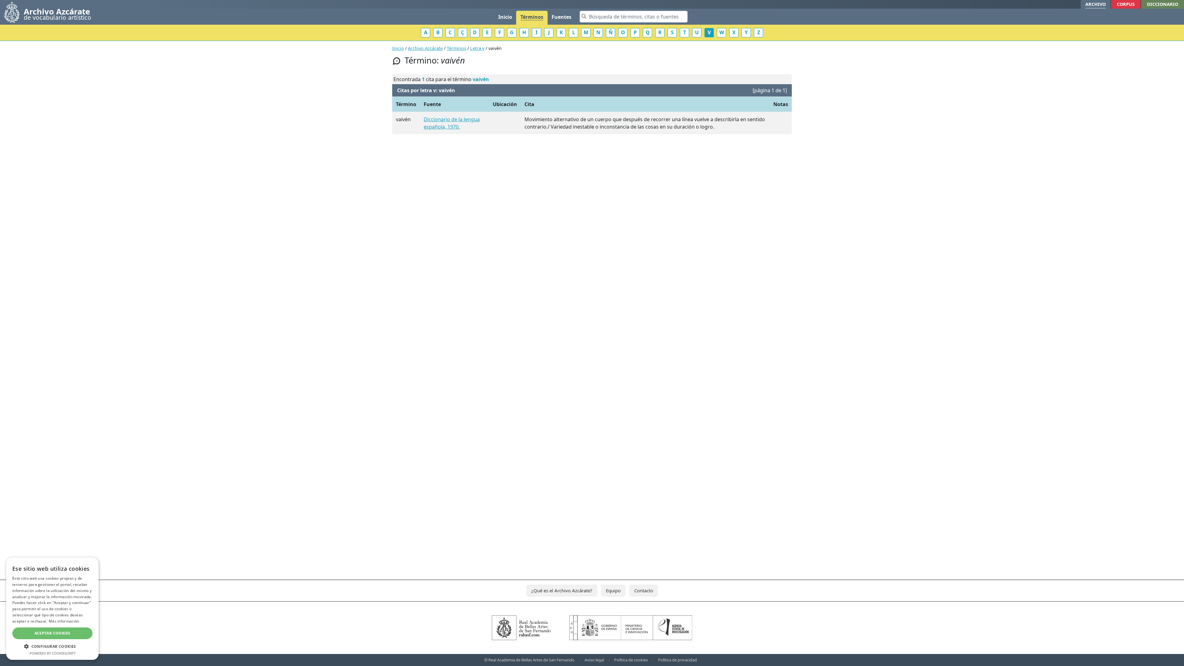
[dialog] (52, 608)
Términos (531, 17)
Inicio (505, 17)
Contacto (643, 590)
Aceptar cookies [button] (53, 633)
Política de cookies (631, 660)
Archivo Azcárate (425, 48)
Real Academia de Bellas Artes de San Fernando (531, 660)
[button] (52, 646)
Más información (64, 621)
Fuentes (561, 17)
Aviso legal (594, 660)
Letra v (477, 48)
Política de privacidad (677, 660)
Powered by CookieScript (53, 653)
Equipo (613, 590)
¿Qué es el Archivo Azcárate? (561, 590)
